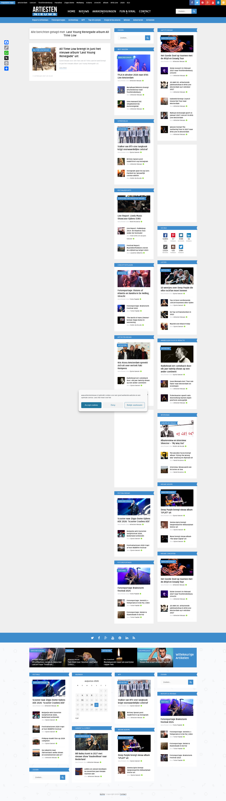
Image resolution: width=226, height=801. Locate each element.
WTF (83, 20)
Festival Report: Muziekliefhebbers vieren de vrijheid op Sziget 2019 (137, 248)
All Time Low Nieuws (41, 50)
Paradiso (58, 3)
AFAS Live (114, 3)
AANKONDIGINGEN (104, 11)
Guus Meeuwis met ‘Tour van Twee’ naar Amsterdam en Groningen (181, 383)
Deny (113, 405)
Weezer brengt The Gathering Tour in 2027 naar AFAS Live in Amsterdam (181, 129)
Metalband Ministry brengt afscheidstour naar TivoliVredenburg (138, 89)
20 (92, 705)
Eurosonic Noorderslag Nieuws (131, 198)
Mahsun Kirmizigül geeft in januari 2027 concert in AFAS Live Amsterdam (181, 115)
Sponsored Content (40, 651)
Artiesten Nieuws (136, 81)
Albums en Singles (168, 423)
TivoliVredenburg (45, 3)
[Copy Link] (6, 47)
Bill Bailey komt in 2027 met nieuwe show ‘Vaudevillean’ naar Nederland (91, 756)
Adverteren (138, 20)
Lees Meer (63, 68)
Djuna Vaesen (135, 152)
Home (102, 794)
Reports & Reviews (40, 20)
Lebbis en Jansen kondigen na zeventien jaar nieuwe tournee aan (95, 771)
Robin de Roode (136, 178)
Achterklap (73, 20)
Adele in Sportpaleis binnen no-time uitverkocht (120, 663)
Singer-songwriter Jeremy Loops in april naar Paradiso (155, 663)
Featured (122, 571)
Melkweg (80, 3)
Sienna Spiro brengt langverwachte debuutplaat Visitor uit (181, 524)
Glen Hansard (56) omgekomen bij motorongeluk (134, 104)
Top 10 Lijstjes (94, 20)
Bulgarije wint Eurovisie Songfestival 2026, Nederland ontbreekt (136, 533)
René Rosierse (135, 222)
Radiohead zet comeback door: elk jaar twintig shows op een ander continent (138, 380)
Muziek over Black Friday (180, 324)
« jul (76, 718)
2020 (122, 3)
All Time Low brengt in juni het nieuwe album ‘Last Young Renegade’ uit (80, 52)
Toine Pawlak (134, 299)
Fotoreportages (58, 20)
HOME (71, 11)
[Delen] (6, 68)
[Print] (6, 63)
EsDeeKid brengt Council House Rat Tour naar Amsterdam (180, 101)
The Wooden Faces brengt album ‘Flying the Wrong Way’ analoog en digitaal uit (181, 455)
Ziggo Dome (69, 3)
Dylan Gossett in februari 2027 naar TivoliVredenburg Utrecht (181, 70)
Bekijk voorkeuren (134, 405)
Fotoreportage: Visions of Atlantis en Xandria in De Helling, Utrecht (133, 293)
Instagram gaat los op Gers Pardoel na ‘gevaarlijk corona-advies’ (138, 173)
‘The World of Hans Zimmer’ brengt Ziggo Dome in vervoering (138, 320)
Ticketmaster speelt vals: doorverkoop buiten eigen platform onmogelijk (180, 397)
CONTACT (145, 11)
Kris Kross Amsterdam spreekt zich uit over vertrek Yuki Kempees (133, 365)
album (105, 3)
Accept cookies (91, 405)
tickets (89, 3)
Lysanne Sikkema (136, 253)
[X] (6, 58)
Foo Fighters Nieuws (76, 651)
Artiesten (150, 20)
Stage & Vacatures (112, 20)
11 (82, 700)
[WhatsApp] (6, 52)
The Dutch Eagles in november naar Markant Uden (48, 663)
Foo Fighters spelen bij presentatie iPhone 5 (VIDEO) (84, 663)
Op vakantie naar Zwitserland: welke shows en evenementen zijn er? (52, 752)
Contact (123, 794)
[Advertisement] (134, 449)
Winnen (127, 20)
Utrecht (97, 3)
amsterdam (22, 3)
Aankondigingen (124, 57)
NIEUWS (84, 11)
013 (128, 3)
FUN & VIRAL (128, 11)
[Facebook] (6, 42)
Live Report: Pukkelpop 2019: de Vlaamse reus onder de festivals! (136, 230)
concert (33, 3)
